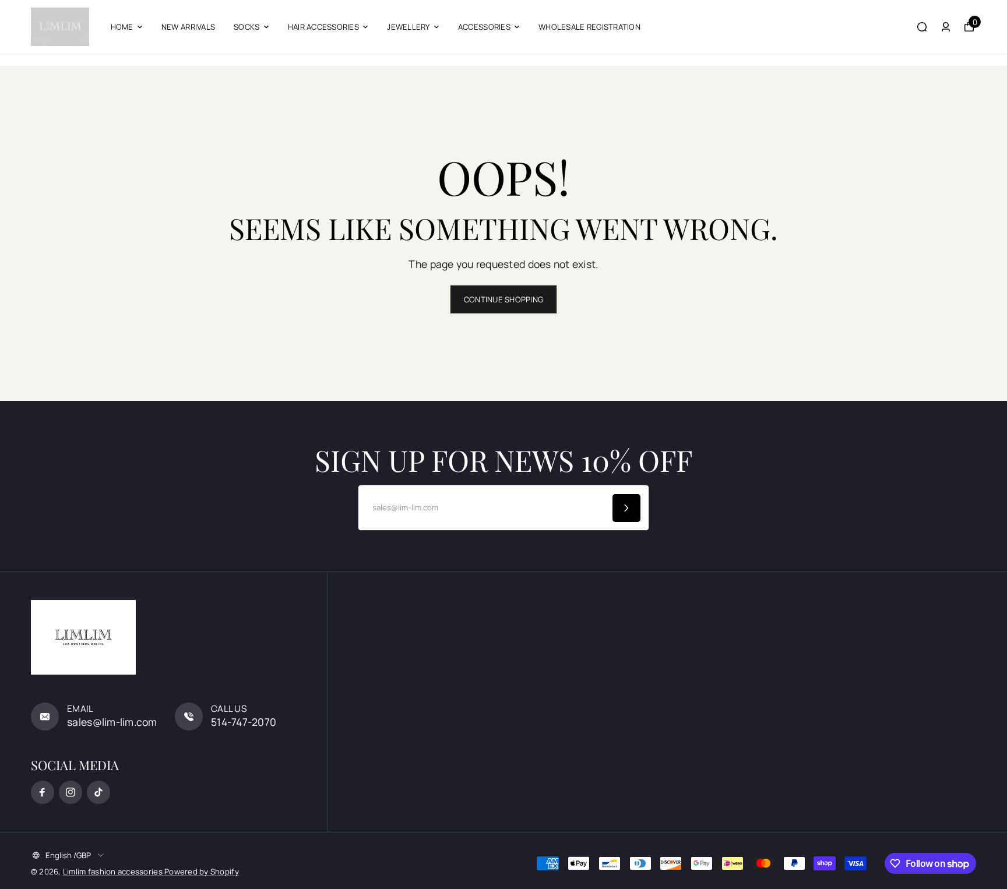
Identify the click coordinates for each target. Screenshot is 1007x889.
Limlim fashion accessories (113, 871)
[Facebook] (42, 792)
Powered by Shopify (201, 871)
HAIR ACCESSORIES (323, 27)
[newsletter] (626, 508)
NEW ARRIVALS (188, 27)
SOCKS (246, 27)
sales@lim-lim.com (112, 722)
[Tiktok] (98, 792)
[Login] (945, 27)
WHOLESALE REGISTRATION (589, 27)
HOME (122, 27)
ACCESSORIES (484, 27)
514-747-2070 (243, 722)
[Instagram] (70, 792)
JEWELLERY (408, 27)
